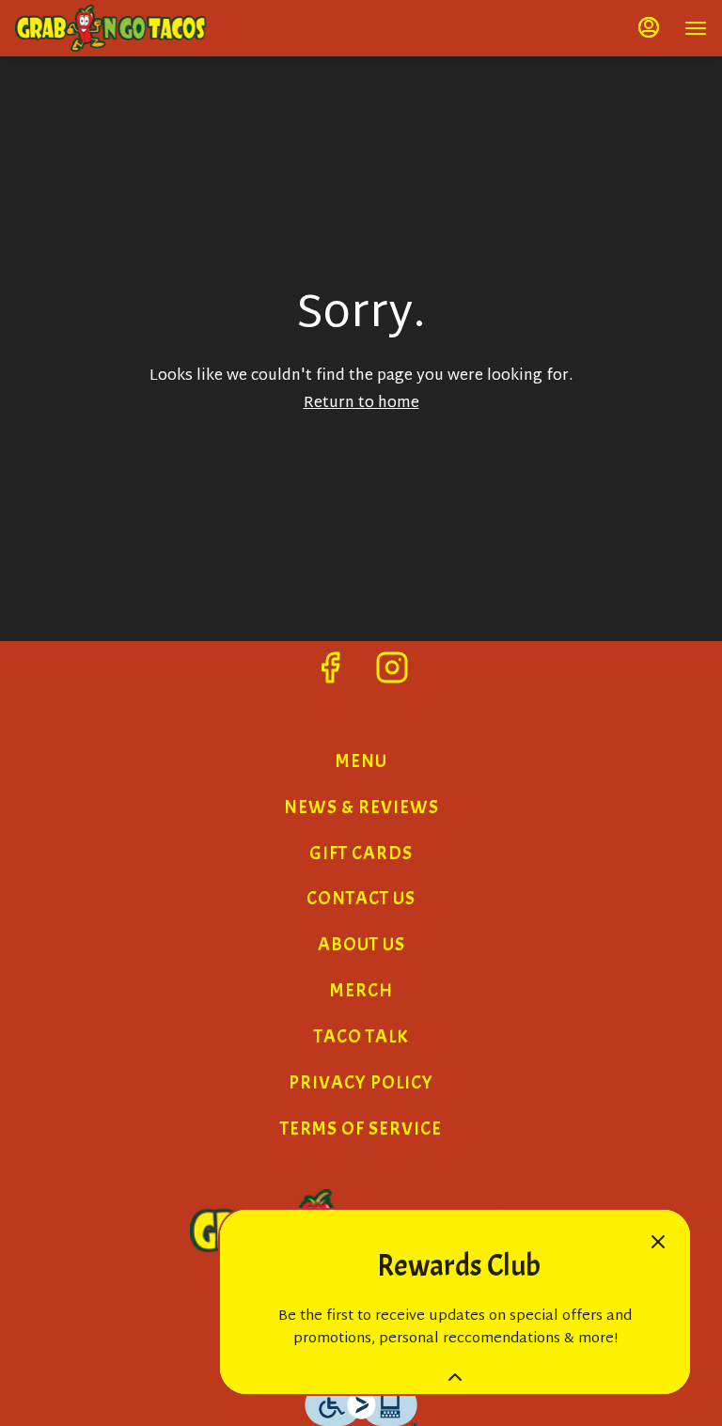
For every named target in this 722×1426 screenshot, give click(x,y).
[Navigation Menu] (695, 28)
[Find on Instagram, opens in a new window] (392, 675)
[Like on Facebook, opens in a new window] (330, 675)
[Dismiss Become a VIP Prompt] (658, 1241)
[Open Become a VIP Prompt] (455, 1377)
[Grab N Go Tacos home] (156, 28)
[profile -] (648, 27)
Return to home (361, 403)
